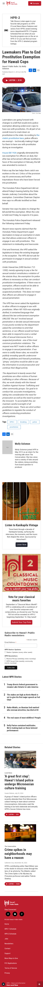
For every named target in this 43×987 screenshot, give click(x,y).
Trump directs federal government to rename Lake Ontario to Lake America (22, 685)
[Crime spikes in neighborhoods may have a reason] (20, 833)
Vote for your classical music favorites (21, 598)
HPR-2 (15, 18)
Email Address (10, 642)
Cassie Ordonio (9, 793)
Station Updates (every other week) (19, 652)
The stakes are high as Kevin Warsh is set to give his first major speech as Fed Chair (23, 697)
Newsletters (9, 944)
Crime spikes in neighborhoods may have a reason (18, 854)
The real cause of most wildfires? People (24, 718)
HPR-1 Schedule (10, 929)
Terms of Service (11, 968)
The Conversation (10, 846)
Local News (8, 773)
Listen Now (21, 544)
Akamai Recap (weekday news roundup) (21, 659)
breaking (23, 422)
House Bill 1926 (9, 153)
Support (7, 953)
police (35, 422)
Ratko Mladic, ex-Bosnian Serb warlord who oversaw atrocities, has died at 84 (23, 708)
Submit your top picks (21, 622)
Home (7, 924)
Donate (35, 3)
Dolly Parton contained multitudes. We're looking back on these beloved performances (22, 728)
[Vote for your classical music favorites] (21, 573)
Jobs (6, 939)
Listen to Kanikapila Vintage (21, 525)
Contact (7, 948)
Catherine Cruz (9, 863)
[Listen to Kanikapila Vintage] (21, 501)
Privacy (7, 973)
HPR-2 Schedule (10, 934)
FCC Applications (11, 963)
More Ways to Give (11, 958)
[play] (3, 984)
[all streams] (40, 984)
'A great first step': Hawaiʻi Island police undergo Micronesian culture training (19, 782)
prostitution (14, 427)
